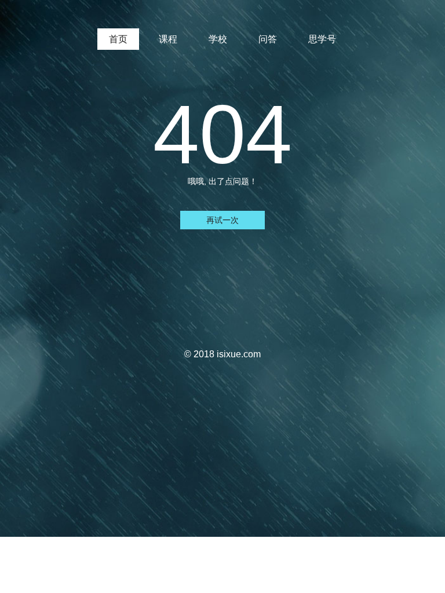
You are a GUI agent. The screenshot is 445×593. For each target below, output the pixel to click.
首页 (118, 39)
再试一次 (222, 220)
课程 (168, 39)
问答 (267, 39)
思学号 (322, 39)
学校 (218, 39)
